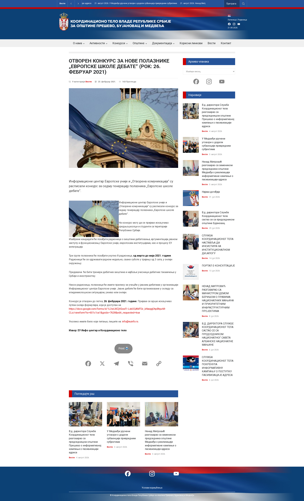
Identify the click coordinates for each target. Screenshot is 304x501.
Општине (138, 43)
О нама (77, 43)
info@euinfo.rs (130, 321)
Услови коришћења (152, 487)
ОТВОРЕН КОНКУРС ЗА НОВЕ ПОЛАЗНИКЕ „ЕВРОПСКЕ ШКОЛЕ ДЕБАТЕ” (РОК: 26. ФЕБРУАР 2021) (119, 66)
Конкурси (118, 43)
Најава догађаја (211, 191)
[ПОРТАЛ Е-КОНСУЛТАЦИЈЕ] (191, 272)
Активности (97, 43)
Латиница (232, 20)
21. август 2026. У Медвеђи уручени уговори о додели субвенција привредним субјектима (126, 3)
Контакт (226, 43)
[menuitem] (230, 16)
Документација (162, 43)
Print (122, 348)
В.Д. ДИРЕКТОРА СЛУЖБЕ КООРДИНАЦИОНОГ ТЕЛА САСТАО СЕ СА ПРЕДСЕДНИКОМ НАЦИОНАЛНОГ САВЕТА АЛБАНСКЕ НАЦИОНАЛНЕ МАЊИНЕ (218, 334)
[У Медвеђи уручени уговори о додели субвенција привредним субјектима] (123, 414)
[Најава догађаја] (191, 198)
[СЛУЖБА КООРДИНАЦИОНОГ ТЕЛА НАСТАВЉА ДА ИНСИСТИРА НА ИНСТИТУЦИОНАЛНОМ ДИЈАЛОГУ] (191, 242)
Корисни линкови (191, 43)
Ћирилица (242, 20)
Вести (62, 3)
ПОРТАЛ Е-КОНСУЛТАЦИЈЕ (218, 265)
